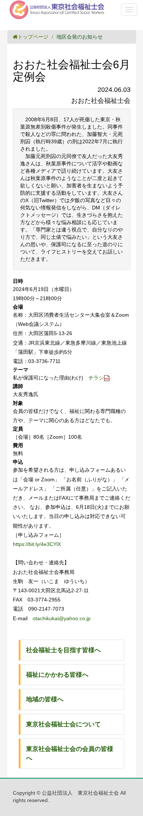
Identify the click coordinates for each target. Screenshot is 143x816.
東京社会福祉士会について (63, 724)
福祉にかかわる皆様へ (57, 674)
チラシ (96, 378)
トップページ (33, 37)
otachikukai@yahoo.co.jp (62, 618)
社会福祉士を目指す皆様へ (63, 650)
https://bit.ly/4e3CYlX (37, 544)
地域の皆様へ (44, 699)
